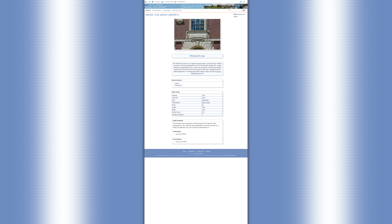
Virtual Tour (176, 10)
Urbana (148, 10)
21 (203, 105)
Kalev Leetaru (206, 102)
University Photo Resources (228, 155)
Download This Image (198, 56)
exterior (177, 83)
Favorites (157, 1)
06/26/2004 (205, 100)
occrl (177, 134)
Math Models (156, 10)
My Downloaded (169, 1)
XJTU (177, 141)
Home (149, 1)
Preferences (181, 1)
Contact (208, 151)
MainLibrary (178, 85)
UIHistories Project (198, 153)
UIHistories (167, 10)
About (184, 151)
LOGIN (244, 1)
